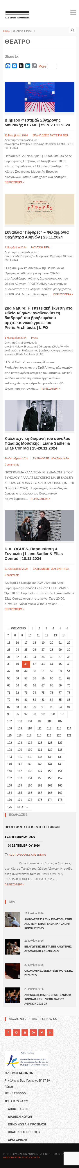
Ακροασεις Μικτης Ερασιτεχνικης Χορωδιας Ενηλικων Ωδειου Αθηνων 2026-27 (47, 999)
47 (8, 671)
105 (40, 721)
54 (68, 671)
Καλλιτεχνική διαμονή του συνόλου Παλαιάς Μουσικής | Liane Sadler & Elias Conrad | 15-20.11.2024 (37, 443)
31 (8, 657)
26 (34, 649)
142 (29, 764)
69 (60, 685)
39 (8, 664)
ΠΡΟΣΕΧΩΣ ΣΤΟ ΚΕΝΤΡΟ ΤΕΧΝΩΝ (32, 827)
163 (60, 785)
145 (60, 764)
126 (50, 742)
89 (25, 707)
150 (50, 771)
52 (51, 671)
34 (34, 657)
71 (8, 692)
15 (8, 642)
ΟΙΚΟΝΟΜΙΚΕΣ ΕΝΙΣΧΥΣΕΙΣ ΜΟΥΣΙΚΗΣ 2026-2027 (48, 973)
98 (34, 714)
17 (25, 642)
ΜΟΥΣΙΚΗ (56, 135)
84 (51, 699)
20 (51, 642)
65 (25, 685)
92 (51, 707)
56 (17, 678)
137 (40, 757)
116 (19, 735)
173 (40, 799)
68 (51, 685)
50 (34, 671)
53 (60, 671)
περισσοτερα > (14, 182)
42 (34, 664)
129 (19, 749)
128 (9, 749)
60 (51, 678)
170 (9, 799)
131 (40, 749)
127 (60, 742)
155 (40, 778)
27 (43, 649)
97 (25, 714)
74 (34, 692)
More (42, 66)
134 (9, 757)
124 (29, 742)
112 (49, 728)
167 (40, 792)
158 (9, 785)
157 (60, 778)
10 (29, 635)
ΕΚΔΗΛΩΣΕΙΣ (40, 135)
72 (17, 692)
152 (9, 778)
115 (9, 735)
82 (34, 699)
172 (29, 799)
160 (29, 785)
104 (29, 721)
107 (60, 721)
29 (60, 649)
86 (68, 699)
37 (60, 657)
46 (68, 664)
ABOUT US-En (17, 1109)
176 (9, 807)
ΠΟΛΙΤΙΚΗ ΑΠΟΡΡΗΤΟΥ (24, 1132)
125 (40, 742)
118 (39, 735)
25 (25, 649)
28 (51, 649)
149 (40, 771)
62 (68, 678)
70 (68, 685)
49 (25, 671)
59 (43, 678)
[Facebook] (8, 1032)
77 (60, 692)
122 (9, 742)
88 (17, 707)
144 (50, 764)
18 (34, 642)
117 (29, 735)
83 (43, 699)
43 (43, 664)
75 (43, 692)
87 (8, 707)
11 (38, 635)
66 (34, 685)
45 (60, 664)
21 (60, 642)
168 (50, 792)
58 (34, 678)
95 (8, 714)
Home (6, 31)
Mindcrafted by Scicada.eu (21, 1157)
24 (17, 649)
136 (29, 757)
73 (25, 692)
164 (9, 792)
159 (19, 785)
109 (19, 728)
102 (9, 721)
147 (19, 771)
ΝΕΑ (65, 135)
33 (25, 657)
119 (49, 735)
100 (52, 714)
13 (55, 635)
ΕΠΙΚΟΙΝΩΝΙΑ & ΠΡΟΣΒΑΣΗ (27, 1124)
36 (51, 657)
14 (63, 635)
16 (17, 642)
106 (50, 721)
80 (17, 699)
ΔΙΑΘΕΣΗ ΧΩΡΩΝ (20, 1116)
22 (68, 642)
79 (8, 699)
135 (19, 757)
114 (69, 728)
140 (9, 764)
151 (60, 771)
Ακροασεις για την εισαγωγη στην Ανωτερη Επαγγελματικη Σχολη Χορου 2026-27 (48, 924)
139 (60, 757)
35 (43, 657)
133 (60, 749)
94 (68, 707)
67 (43, 685)
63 (8, 685)
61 (60, 678)
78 (68, 692)
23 (8, 649)
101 (62, 714)
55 (8, 678)
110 (29, 728)
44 (51, 664)
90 (34, 707)
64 (17, 685)
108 (9, 728)
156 (50, 778)
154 (29, 778)
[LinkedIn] (50, 1032)
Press (34, 337)
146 (9, 771)
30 (68, 649)
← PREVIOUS (16, 628)
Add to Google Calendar (27, 854)
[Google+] (33, 1032)
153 (19, 778)
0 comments (12, 464)
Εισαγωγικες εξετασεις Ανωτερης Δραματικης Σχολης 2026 (48, 949)
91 (43, 707)
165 (19, 792)
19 (43, 642)
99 (43, 714)
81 (25, 699)
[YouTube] (25, 1032)
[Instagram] (16, 1032)
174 (50, 799)
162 (50, 785)
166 (29, 792)
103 (19, 721)
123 (19, 742)
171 (19, 799)
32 (17, 657)
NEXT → (23, 807)
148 (29, 771)
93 (60, 707)
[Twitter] (41, 1032)
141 (19, 764)
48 (17, 671)
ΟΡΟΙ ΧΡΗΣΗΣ (17, 1139)
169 (60, 792)
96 (17, 714)
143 (40, 764)
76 (51, 692)
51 (43, 671)
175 (60, 799)
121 (69, 735)
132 (50, 749)
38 (68, 657)
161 (40, 785)
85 (60, 699)
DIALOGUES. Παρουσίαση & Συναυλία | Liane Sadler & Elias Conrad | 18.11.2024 (34, 554)
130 (29, 749)
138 (50, 757)
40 (17, 664)
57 (25, 678)
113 (59, 728)
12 (46, 635)
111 (39, 728)
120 (59, 735)
